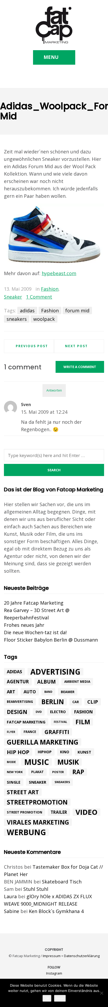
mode (11, 762)
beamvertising (20, 701)
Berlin (52, 701)
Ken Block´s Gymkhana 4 (56, 911)
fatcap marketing (26, 721)
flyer (11, 732)
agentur (18, 682)
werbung (26, 832)
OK (47, 998)
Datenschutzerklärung (82, 955)
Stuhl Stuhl (35, 889)
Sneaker (13, 297)
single (13, 782)
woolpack (44, 319)
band (48, 692)
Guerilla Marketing (42, 742)
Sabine (11, 911)
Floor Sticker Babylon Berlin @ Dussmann (51, 640)
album (46, 681)
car (75, 701)
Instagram (54, 973)
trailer (59, 812)
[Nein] (101, 993)
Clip (92, 702)
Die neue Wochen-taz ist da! (35, 632)
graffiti (57, 732)
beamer (67, 691)
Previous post (32, 346)
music (36, 762)
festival (60, 722)
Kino (64, 752)
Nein (60, 998)
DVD (39, 712)
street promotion (24, 812)
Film (82, 722)
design (17, 712)
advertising (55, 671)
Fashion (49, 289)
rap (78, 772)
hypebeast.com (59, 273)
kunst (84, 752)
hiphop (45, 751)
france (30, 732)
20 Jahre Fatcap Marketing (33, 603)
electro (58, 711)
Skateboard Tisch (62, 881)
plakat (37, 772)
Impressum (52, 955)
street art (23, 792)
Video (86, 812)
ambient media (77, 681)
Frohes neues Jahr (24, 625)
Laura (10, 896)
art (11, 692)
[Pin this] (100, 289)
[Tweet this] (85, 289)
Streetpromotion (37, 802)
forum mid (77, 310)
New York (15, 772)
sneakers (17, 319)
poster (58, 772)
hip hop (18, 752)
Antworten (54, 390)
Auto (30, 692)
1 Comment (39, 297)
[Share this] (77, 289)
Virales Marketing (38, 822)
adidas (27, 310)
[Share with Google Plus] (92, 289)
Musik (68, 762)
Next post (76, 346)
